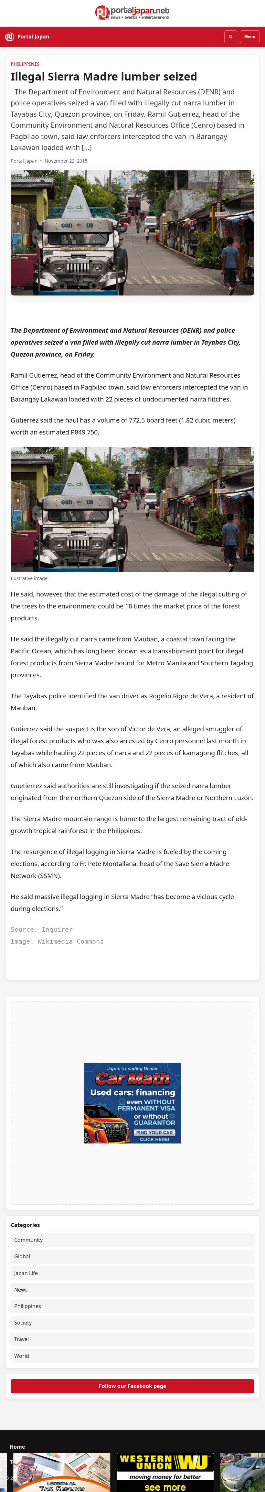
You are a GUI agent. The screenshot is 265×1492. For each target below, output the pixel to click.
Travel (21, 1339)
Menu (249, 36)
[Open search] (230, 36)
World (21, 1355)
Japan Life (26, 1273)
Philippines (25, 64)
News (21, 1289)
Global (22, 1256)
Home (17, 1446)
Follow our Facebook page (132, 1386)
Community (28, 1239)
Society (23, 1322)
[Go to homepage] (132, 12)
